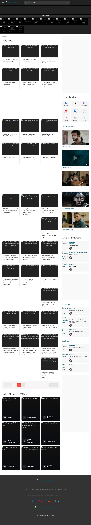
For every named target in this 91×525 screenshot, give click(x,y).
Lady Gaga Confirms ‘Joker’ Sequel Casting (29, 158)
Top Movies (66, 304)
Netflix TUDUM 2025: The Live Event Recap (10, 60)
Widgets (84, 120)
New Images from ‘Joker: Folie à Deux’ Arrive (10, 135)
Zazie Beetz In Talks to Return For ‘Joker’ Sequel (10, 158)
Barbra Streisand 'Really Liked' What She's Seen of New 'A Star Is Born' (10, 350)
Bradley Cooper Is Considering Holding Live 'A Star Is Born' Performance (30, 211)
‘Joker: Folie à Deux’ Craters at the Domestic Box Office (48, 61)
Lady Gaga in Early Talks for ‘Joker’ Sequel (49, 158)
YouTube (66, 112)
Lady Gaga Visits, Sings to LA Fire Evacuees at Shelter (30, 327)
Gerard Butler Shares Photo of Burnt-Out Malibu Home (49, 327)
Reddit (84, 112)
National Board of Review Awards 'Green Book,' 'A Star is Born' (10, 327)
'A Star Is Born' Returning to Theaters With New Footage (30, 257)
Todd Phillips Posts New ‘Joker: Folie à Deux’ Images (48, 84)
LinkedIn (75, 112)
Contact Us (35, 495)
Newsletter (75, 120)
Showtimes (45, 489)
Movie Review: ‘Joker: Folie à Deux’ (9, 83)
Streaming (38, 489)
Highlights (45, 16)
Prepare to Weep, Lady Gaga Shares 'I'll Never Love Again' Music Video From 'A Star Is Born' (49, 351)
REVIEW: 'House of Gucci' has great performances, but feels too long (10, 210)
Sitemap (41, 495)
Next (53, 385)
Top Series (66, 340)
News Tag (4, 36)
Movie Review (72, 254)
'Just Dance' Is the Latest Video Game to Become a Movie (49, 280)
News (64, 489)
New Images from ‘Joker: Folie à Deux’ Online (30, 83)
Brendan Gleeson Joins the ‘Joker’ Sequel (48, 135)
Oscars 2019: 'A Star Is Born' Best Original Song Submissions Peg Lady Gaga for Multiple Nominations (29, 352)
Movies (26, 489)
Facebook (66, 105)
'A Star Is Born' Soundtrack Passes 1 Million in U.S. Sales (48, 210)
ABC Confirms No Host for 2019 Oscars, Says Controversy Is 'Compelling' (10, 281)
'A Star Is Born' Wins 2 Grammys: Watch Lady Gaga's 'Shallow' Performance (48, 258)
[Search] (68, 3)
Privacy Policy (58, 495)
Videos (60, 489)
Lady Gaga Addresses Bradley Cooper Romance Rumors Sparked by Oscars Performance (10, 258)
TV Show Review (73, 245)
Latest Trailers (68, 126)
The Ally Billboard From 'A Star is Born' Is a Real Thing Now (49, 304)
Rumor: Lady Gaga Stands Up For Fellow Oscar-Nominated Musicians (29, 281)
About (29, 495)
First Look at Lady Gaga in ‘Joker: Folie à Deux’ (30, 135)
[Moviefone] (12, 2)
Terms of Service (49, 495)
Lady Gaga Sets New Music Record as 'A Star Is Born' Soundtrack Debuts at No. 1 (49, 374)
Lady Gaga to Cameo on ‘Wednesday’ (29, 60)
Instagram (84, 105)
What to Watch (53, 489)
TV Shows (31, 489)
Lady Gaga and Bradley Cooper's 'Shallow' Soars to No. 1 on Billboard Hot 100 (49, 234)
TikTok (66, 120)
